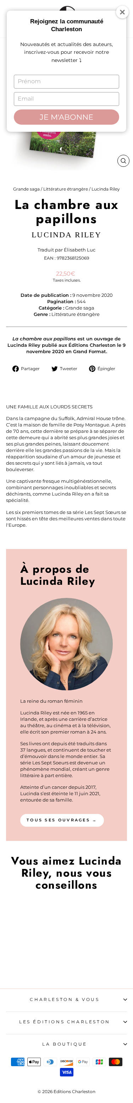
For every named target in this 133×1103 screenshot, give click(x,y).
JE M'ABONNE (66, 117)
